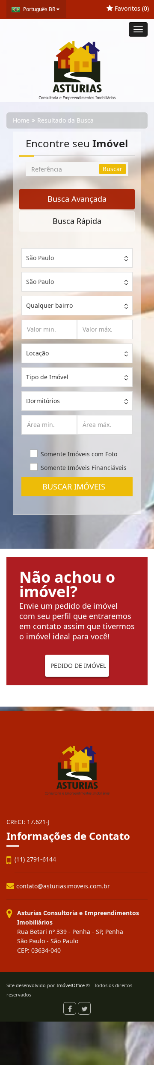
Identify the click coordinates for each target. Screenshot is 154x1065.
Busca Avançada (77, 199)
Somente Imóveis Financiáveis (84, 468)
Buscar (112, 169)
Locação (37, 353)
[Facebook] (69, 1008)
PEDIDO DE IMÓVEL (78, 665)
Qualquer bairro (49, 305)
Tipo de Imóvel (47, 377)
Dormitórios (43, 401)
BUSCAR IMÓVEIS (77, 486)
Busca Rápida (77, 221)
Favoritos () (131, 8)
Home (21, 120)
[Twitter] (84, 1008)
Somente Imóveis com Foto (79, 454)
